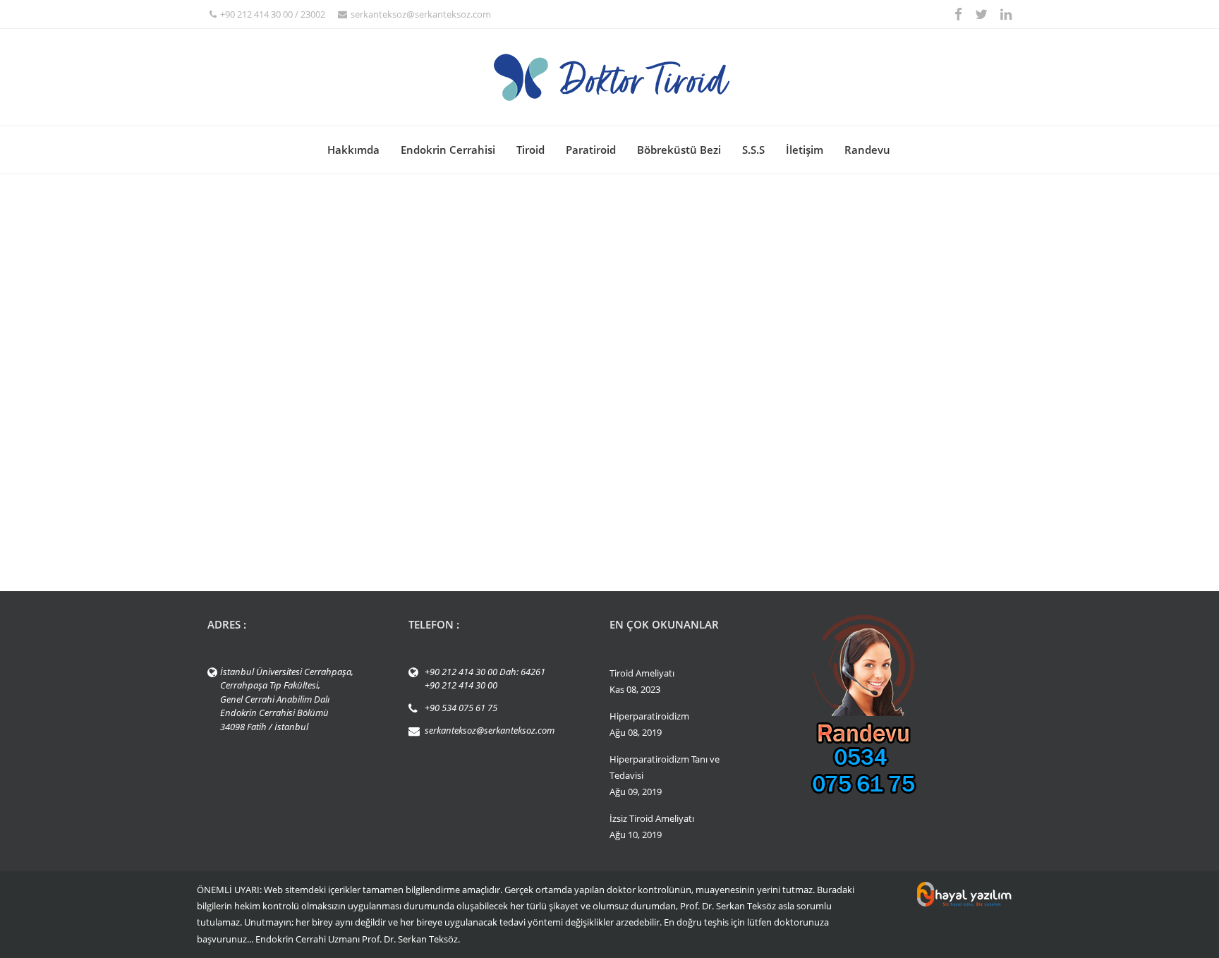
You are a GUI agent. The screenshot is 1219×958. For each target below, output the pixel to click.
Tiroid (530, 150)
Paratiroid (591, 150)
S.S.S (753, 150)
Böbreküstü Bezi (679, 150)
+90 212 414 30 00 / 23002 (272, 14)
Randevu (867, 150)
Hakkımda (353, 150)
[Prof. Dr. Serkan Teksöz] (609, 77)
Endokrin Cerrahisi (448, 150)
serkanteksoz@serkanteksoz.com (421, 14)
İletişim (804, 150)
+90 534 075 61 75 (461, 707)
